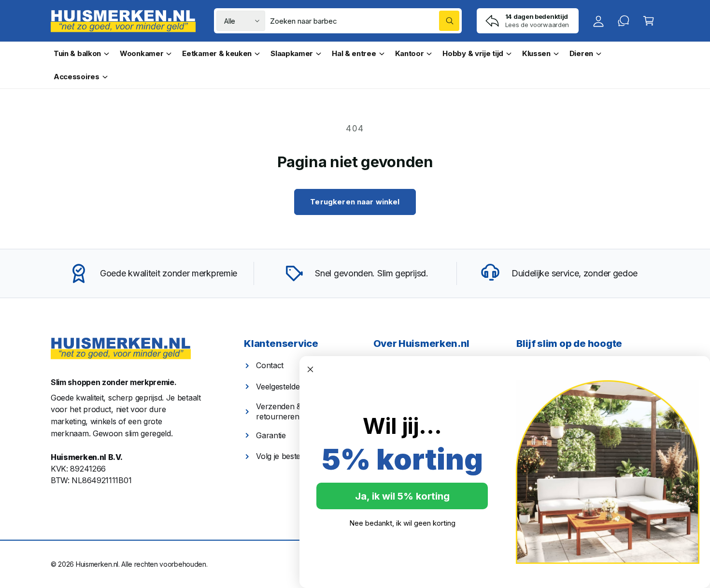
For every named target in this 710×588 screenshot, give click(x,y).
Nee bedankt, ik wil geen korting (402, 523)
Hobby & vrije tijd (472, 53)
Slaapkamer (291, 53)
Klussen (536, 53)
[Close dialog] (310, 369)
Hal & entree (354, 53)
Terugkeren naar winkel (354, 201)
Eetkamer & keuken (217, 53)
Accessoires (76, 76)
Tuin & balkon (77, 53)
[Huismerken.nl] (121, 348)
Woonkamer (141, 53)
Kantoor (409, 53)
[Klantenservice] (623, 20)
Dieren (581, 53)
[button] (648, 20)
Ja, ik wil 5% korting (402, 496)
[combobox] (365, 20)
